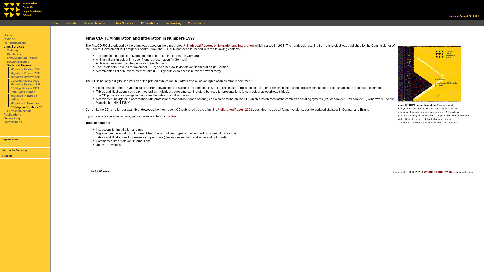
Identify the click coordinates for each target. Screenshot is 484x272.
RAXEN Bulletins (18, 61)
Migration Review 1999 (25, 84)
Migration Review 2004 (25, 69)
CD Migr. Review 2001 (25, 80)
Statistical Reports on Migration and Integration (220, 45)
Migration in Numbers (25, 103)
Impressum (10, 139)
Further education (19, 110)
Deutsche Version (14, 150)
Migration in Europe (24, 95)
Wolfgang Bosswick (438, 172)
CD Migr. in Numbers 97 (26, 107)
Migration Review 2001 (25, 76)
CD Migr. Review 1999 (25, 88)
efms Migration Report (22, 57)
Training (12, 50)
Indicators (17, 99)
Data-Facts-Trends (23, 91)
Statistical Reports (19, 65)
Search (7, 156)
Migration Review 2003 (25, 73)
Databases (14, 54)
